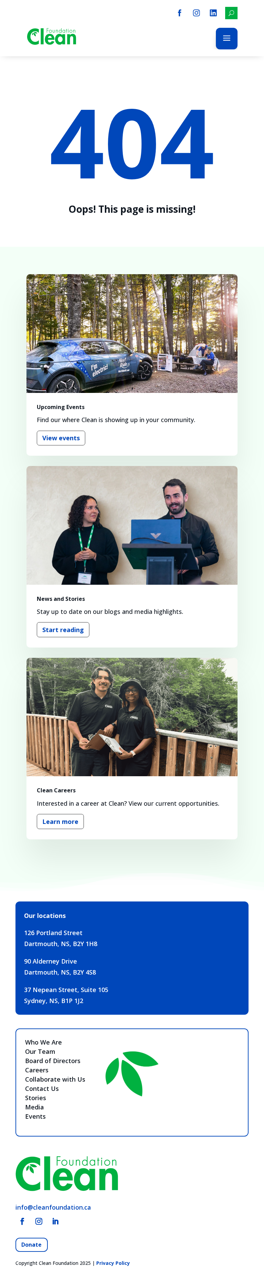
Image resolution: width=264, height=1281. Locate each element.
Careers (36, 1070)
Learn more (60, 821)
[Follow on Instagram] (39, 1221)
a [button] (226, 38)
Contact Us (42, 1088)
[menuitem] (180, 13)
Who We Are (43, 1042)
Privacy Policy (113, 1263)
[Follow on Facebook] (22, 1221)
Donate (31, 1244)
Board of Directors (52, 1061)
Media (34, 1107)
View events (61, 438)
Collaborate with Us (55, 1079)
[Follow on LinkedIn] (55, 1221)
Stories (35, 1098)
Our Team (40, 1051)
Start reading (63, 630)
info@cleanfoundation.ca (53, 1207)
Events (35, 1116)
